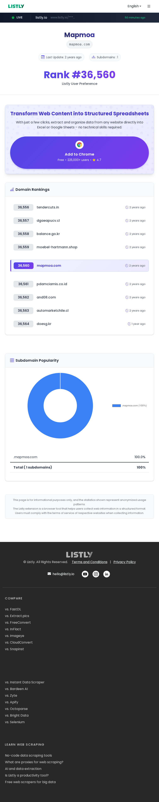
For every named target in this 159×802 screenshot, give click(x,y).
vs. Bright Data (17, 715)
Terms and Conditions (89, 562)
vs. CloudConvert (19, 642)
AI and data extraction (23, 768)
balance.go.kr (48, 233)
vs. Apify (11, 702)
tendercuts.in (48, 207)
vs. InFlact (13, 629)
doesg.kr (44, 323)
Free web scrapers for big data (30, 782)
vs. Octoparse (16, 708)
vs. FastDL (13, 609)
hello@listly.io (63, 574)
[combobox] (134, 6)
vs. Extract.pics (17, 615)
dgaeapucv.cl (48, 220)
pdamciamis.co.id (52, 284)
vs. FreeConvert (18, 622)
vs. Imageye (14, 635)
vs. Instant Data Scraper (25, 682)
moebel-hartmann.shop (57, 247)
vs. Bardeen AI (16, 688)
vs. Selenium (15, 722)
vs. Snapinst (14, 649)
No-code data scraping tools (28, 755)
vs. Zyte (11, 695)
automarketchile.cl (53, 310)
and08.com (46, 297)
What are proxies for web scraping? (34, 762)
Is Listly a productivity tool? (27, 775)
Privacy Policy (124, 562)
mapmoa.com (49, 265)
